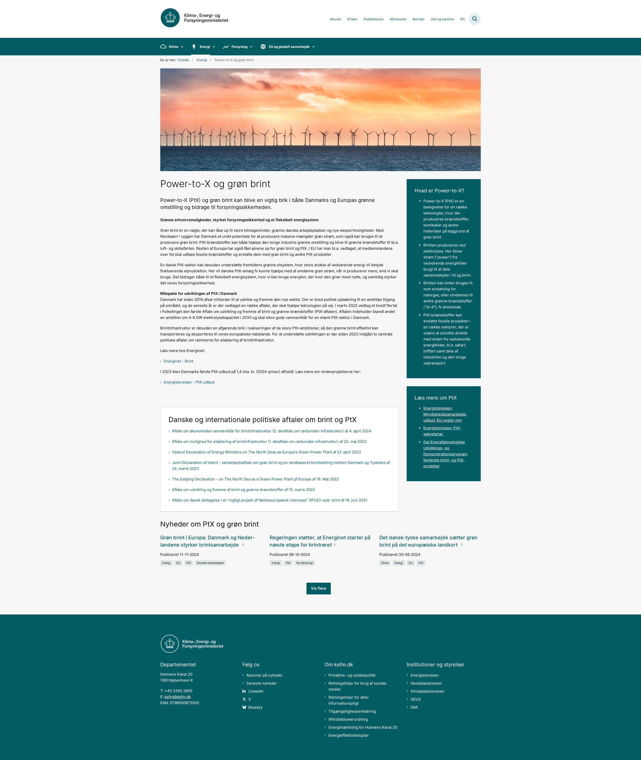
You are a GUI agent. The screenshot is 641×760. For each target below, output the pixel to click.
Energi (205, 47)
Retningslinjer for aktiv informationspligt (349, 700)
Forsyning (239, 47)
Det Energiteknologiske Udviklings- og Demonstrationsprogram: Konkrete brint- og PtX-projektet (445, 454)
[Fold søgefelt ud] (475, 19)
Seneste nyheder (261, 683)
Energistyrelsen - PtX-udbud (189, 382)
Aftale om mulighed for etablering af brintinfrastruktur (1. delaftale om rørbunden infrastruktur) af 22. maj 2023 (269, 441)
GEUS (416, 699)
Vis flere (318, 588)
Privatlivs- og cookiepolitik (352, 675)
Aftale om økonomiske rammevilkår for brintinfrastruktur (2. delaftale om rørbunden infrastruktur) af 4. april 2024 (271, 431)
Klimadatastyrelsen (427, 691)
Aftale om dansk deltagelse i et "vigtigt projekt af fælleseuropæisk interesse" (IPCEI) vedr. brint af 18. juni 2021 (269, 500)
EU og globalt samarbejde (289, 47)
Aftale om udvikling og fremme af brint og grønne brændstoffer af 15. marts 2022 (243, 489)
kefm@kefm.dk (178, 696)
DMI (414, 707)
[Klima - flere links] (181, 46)
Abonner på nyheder (264, 675)
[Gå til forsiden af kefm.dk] (200, 19)
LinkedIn (255, 691)
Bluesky (255, 707)
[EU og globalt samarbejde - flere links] (312, 46)
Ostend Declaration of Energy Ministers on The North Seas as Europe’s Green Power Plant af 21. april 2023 (266, 452)
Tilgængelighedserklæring (352, 711)
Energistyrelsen (425, 675)
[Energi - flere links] (212, 46)
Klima (173, 47)
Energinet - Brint (178, 361)
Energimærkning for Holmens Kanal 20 (363, 727)
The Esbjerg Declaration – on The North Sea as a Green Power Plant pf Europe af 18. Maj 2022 (255, 479)
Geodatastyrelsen (426, 683)
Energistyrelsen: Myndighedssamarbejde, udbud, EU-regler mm (445, 414)
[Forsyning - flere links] (250, 46)
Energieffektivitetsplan (349, 735)
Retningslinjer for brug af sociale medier (357, 686)
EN (462, 19)
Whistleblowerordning (348, 719)
